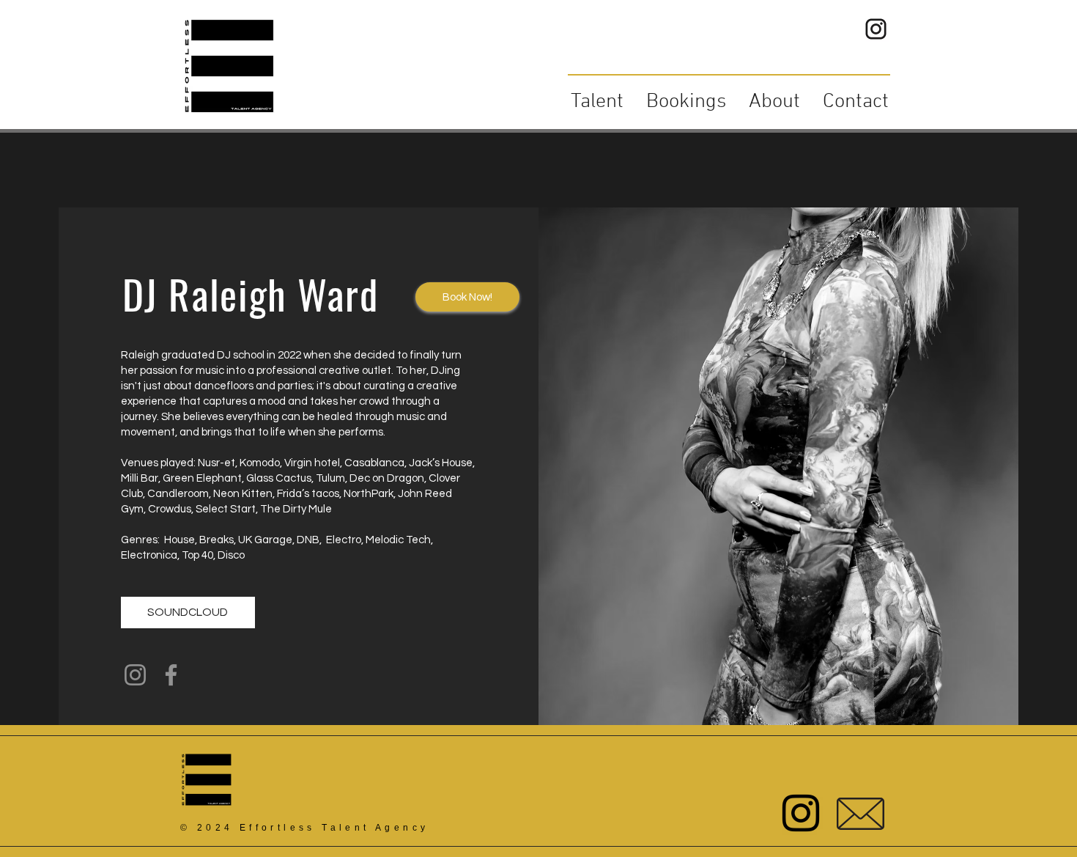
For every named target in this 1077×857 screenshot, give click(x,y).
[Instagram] (135, 675)
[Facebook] (171, 675)
